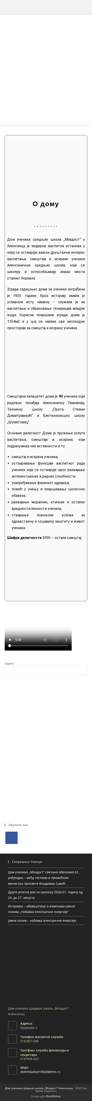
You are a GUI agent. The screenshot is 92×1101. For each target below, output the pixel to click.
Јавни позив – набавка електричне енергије (42, 920)
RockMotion (53, 1096)
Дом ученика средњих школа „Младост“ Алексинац (39, 1088)
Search (9, 664)
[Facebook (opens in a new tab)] (46, 6)
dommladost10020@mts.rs (40, 1072)
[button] (46, 121)
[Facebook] (11, 838)
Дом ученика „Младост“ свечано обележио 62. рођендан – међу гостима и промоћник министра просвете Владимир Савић (43, 877)
